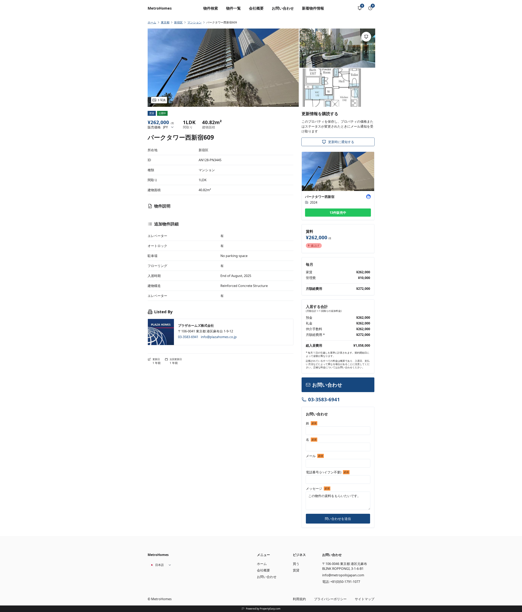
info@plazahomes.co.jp (219, 337)
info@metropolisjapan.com (343, 575)
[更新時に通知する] (366, 37)
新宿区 (178, 22)
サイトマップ (364, 599)
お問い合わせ (283, 8)
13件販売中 (338, 212)
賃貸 (296, 570)
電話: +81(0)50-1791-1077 (341, 581)
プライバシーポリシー (330, 599)
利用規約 (299, 599)
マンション (194, 22)
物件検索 (210, 8)
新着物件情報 (313, 8)
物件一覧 (233, 8)
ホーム (262, 563)
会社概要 (256, 8)
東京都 (165, 22)
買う (296, 563)
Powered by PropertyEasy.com (263, 608)
